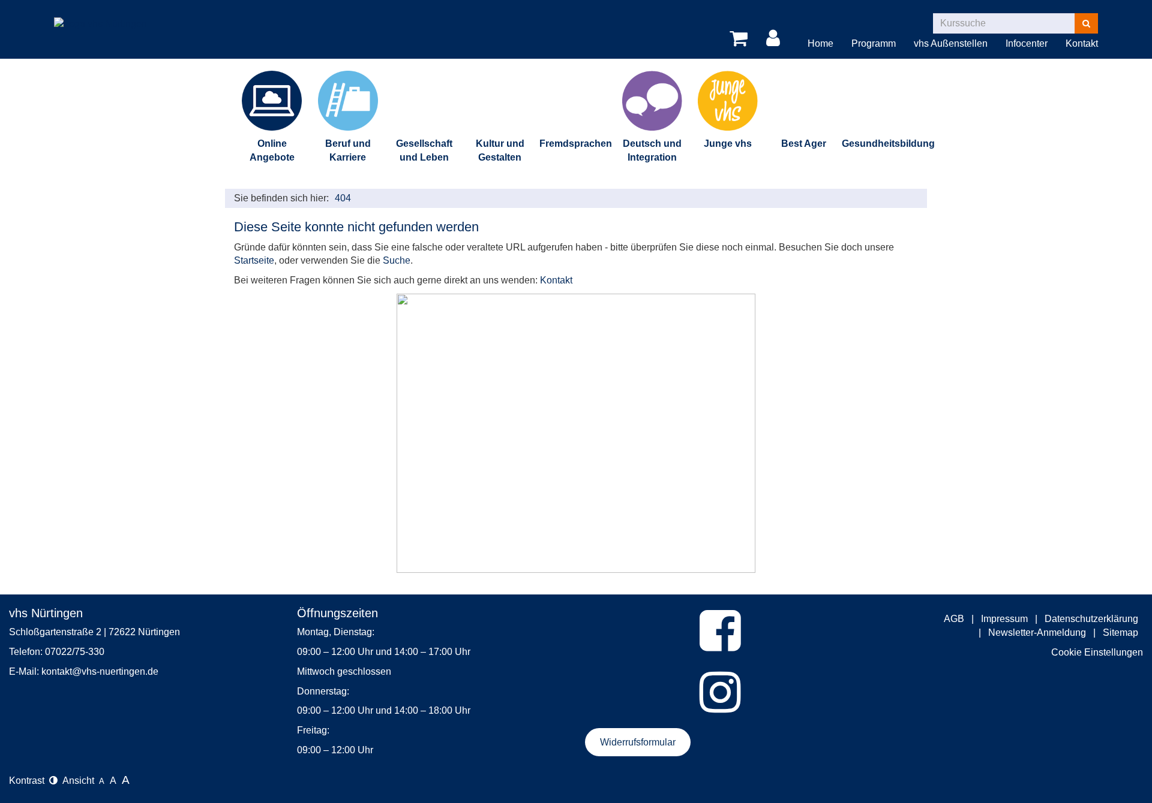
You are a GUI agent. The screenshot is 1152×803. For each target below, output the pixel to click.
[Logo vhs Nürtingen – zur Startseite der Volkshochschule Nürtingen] (100, 15)
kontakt (56, 671)
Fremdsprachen (575, 143)
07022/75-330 (74, 652)
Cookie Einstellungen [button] (1097, 652)
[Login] (775, 39)
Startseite (254, 260)
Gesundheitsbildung (880, 143)
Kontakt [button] (1082, 43)
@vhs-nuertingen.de (115, 671)
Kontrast (29, 780)
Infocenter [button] (1027, 43)
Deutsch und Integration (652, 150)
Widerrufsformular (638, 742)
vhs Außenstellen (951, 43)
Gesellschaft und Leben (424, 150)
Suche (396, 260)
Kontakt (556, 280)
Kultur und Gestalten (500, 150)
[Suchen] (1086, 23)
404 (343, 198)
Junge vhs (728, 143)
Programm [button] (873, 43)
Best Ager (803, 143)
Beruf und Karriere (348, 150)
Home (820, 43)
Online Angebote (272, 150)
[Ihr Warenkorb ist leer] (741, 39)
